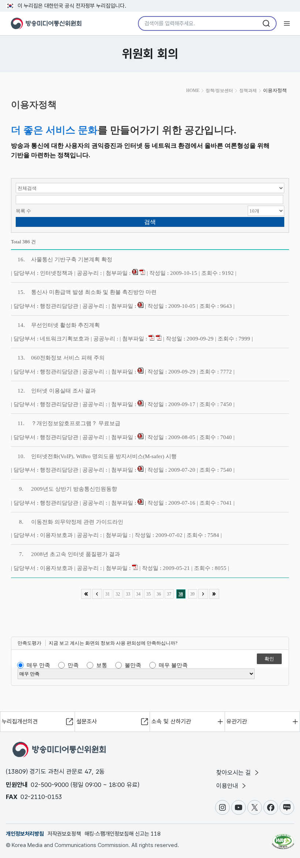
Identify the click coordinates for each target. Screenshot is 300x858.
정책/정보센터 (219, 90)
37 (169, 594)
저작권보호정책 (64, 834)
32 (118, 594)
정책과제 (248, 90)
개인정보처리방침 (25, 834)
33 (128, 594)
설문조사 (86, 721)
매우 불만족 (173, 665)
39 (192, 594)
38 (181, 594)
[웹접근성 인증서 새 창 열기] (283, 838)
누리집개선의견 (20, 721)
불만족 (133, 665)
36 (159, 594)
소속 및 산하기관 (171, 721)
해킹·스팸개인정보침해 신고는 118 (123, 834)
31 (107, 594)
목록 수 (23, 211)
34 (138, 594)
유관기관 (236, 721)
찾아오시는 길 (234, 772)
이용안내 (228, 785)
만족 (73, 665)
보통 (101, 665)
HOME (192, 90)
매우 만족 (38, 665)
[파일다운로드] (135, 273)
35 (148, 594)
